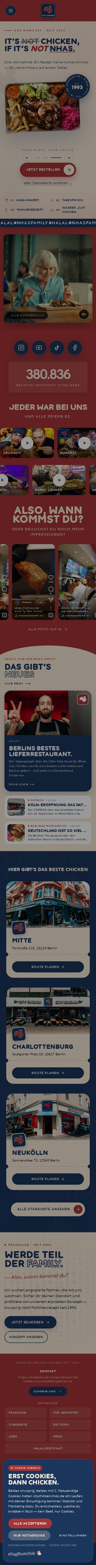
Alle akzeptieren (30, 1523)
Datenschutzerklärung (27, 1545)
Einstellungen (73, 1535)
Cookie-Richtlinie (63, 1545)
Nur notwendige (29, 1535)
